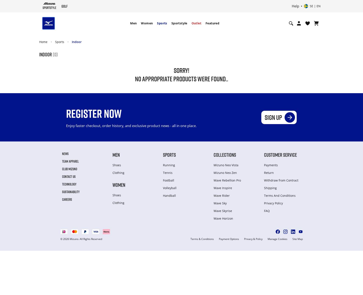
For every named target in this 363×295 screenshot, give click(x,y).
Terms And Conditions (280, 196)
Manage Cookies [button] (277, 239)
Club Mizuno (69, 169)
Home (43, 42)
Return (269, 173)
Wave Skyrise (223, 211)
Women (147, 23)
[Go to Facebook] (278, 232)
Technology (69, 184)
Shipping (270, 188)
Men (133, 23)
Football (168, 180)
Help (295, 6)
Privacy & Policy (253, 239)
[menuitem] (133, 23)
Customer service (280, 155)
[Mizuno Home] (49, 5)
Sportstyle (179, 23)
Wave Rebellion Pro (227, 180)
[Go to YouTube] (301, 232)
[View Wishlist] (307, 23)
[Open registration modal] (299, 23)
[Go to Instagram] (285, 232)
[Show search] (291, 23)
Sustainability (71, 192)
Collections (225, 155)
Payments (271, 165)
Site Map (297, 239)
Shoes (117, 165)
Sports (162, 23)
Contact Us (69, 177)
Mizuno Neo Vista (226, 165)
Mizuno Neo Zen (225, 173)
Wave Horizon (223, 218)
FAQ (267, 211)
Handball (169, 196)
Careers (67, 199)
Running (169, 165)
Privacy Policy (273, 203)
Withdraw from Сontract (281, 180)
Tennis (167, 173)
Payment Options (229, 239)
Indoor (77, 42)
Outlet (196, 23)
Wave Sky (220, 203)
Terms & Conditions (202, 239)
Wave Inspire (223, 188)
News (65, 154)
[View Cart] (316, 23)
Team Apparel (70, 161)
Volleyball (170, 188)
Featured (212, 23)
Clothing (118, 173)
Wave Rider (222, 196)
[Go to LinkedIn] (293, 232)
